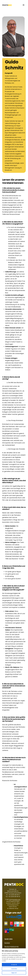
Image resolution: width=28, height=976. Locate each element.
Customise (14, 968)
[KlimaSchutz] (11, 929)
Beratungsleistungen (11, 946)
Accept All (14, 964)
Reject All (14, 973)
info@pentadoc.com (14, 899)
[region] (14, 962)
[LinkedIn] (14, 915)
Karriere (7, 943)
